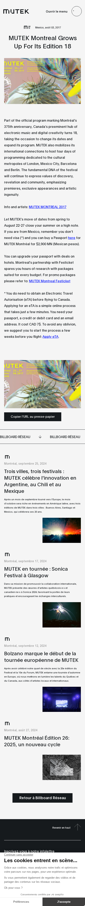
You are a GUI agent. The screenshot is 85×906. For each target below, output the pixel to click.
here (71, 237)
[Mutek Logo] (16, 11)
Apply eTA (50, 336)
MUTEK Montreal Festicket (49, 281)
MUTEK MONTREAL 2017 (47, 206)
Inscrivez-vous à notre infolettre (29, 851)
